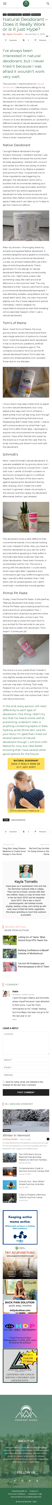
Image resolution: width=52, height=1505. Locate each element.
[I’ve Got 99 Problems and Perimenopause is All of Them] (10, 966)
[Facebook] (15, 1481)
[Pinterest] (30, 1481)
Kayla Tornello (14, 34)
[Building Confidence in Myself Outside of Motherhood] (10, 953)
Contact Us (34, 1491)
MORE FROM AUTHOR (16, 930)
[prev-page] (4, 977)
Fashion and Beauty (14, 15)
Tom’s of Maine (14, 323)
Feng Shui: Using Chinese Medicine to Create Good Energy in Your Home (14, 851)
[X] (37, 1481)
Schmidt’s (10, 454)
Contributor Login (35, 1494)
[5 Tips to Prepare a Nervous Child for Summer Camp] (10, 1198)
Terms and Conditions (16, 1494)
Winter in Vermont (16, 1135)
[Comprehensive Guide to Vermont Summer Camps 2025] (10, 1171)
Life (5, 15)
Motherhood (36, 15)
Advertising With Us (19, 1491)
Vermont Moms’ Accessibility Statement (26, 1497)
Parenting (26, 15)
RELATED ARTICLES (15, 927)
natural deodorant (18, 820)
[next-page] (9, 977)
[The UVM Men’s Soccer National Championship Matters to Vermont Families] (10, 1157)
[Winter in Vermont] (26, 1120)
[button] (4, 3)
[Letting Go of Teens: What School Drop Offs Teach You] (10, 940)
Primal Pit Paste (15, 593)
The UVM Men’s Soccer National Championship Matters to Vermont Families (33, 1157)
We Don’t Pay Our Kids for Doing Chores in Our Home (38, 851)
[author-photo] (26, 878)
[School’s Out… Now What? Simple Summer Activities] (10, 1185)
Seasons (7, 1130)
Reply (14, 1019)
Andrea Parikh (10, 1139)
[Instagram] (22, 1481)
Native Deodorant (17, 145)
